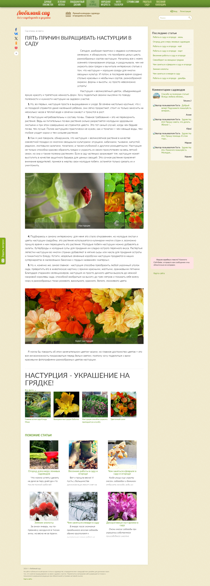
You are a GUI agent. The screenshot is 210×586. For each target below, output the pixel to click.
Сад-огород (92, 3)
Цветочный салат (118, 419)
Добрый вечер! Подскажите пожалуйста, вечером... (176, 108)
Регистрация (185, 11)
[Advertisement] (49, 69)
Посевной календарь (161, 3)
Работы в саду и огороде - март (168, 51)
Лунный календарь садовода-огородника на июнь (86, 14)
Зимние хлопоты (44, 522)
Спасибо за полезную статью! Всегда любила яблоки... (175, 95)
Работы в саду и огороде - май (167, 46)
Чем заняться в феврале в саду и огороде (122, 472)
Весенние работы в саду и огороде (83, 472)
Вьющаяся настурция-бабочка (66, 419)
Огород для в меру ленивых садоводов (44, 472)
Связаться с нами (3, 249)
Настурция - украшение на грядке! (77, 379)
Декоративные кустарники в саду (122, 524)
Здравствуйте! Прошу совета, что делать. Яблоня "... (176, 122)
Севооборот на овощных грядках (168, 60)
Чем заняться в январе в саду (83, 522)
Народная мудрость (105, 3)
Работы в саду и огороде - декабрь (169, 78)
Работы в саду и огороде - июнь (168, 37)
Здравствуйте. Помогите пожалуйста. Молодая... (176, 150)
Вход (175, 11)
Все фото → (30, 390)
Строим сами (133, 2)
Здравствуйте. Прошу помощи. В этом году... (176, 136)
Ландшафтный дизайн (77, 3)
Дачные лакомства (48, 3)
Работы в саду (147, 3)
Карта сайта (159, 273)
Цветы (41, 31)
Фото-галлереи (118, 3)
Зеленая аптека (61, 3)
